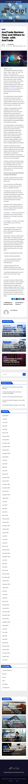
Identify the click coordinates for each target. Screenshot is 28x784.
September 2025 (6, 453)
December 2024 (6, 484)
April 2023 (4, 542)
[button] (26, 20)
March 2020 (5, 642)
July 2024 (4, 501)
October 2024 (5, 491)
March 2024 (5, 515)
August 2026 (5, 415)
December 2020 (6, 611)
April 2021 (4, 598)
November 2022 (6, 553)
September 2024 (6, 494)
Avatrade (16, 46)
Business (21, 46)
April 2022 (4, 567)
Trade (24, 46)
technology (5, 684)
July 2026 (4, 419)
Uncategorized (5, 687)
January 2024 (5, 522)
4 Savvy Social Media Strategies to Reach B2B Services (12, 749)
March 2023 (5, 546)
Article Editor (15, 334)
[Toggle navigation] (14, 21)
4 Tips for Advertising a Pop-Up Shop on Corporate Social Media (13, 722)
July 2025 (4, 460)
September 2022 (6, 556)
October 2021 (5, 580)
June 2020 (4, 632)
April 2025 (4, 470)
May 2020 (4, 635)
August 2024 (5, 498)
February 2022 (5, 573)
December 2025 (6, 443)
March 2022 (5, 570)
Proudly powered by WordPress (7, 778)
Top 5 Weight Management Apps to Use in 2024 (13, 405)
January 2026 (5, 439)
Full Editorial (10, 44)
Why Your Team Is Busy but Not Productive (12, 396)
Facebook (11, 780)
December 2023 (6, 525)
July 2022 (4, 560)
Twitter (17, 780)
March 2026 (5, 432)
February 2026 (5, 436)
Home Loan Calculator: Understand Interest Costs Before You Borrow (13, 345)
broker (16, 164)
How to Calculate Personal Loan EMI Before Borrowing (13, 331)
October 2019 (5, 656)
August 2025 (5, 456)
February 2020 (5, 646)
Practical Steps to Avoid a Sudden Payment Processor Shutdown (12, 360)
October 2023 (5, 529)
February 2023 (5, 549)
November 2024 (6, 487)
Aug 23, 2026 (7, 712)
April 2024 (4, 512)
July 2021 (4, 591)
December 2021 (6, 577)
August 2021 (5, 587)
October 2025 (5, 450)
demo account (7, 218)
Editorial (14, 712)
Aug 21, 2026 (7, 739)
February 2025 (5, 477)
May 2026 (4, 426)
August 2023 (5, 532)
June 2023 (4, 539)
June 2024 (4, 505)
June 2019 (4, 659)
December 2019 (6, 653)
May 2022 (4, 563)
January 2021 (5, 608)
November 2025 (6, 446)
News (13, 329)
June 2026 (4, 422)
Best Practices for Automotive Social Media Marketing (12, 708)
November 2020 (6, 615)
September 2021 (6, 584)
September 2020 (6, 622)
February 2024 (5, 518)
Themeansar (24, 778)
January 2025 (5, 481)
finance (3, 29)
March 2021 (5, 601)
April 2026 (4, 429)
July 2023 (4, 536)
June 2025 (4, 463)
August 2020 (5, 625)
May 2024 (4, 508)
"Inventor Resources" (7, 670)
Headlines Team (15, 364)
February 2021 (5, 604)
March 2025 (5, 474)
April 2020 (4, 639)
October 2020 (5, 618)
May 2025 (4, 467)
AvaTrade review (12, 88)
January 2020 (5, 649)
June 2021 (4, 594)
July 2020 (4, 628)
